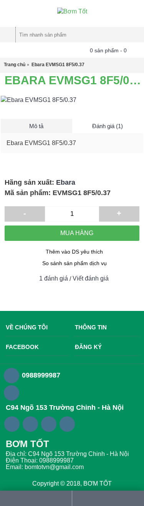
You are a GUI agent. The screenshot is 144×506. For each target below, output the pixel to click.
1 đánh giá (53, 278)
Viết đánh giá (91, 278)
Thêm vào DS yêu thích (74, 252)
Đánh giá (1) (107, 126)
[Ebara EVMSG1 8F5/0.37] (72, 100)
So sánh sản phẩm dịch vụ (74, 263)
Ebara (65, 182)
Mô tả (36, 126)
